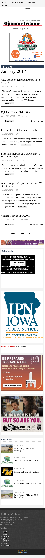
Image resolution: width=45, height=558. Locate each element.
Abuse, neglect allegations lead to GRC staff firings (21, 184)
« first (13, 233)
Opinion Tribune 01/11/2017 (15, 112)
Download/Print (37, 121)
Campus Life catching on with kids (19, 130)
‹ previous (22, 233)
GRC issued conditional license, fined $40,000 (20, 81)
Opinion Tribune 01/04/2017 (15, 215)
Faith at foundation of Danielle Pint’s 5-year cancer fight (21, 155)
